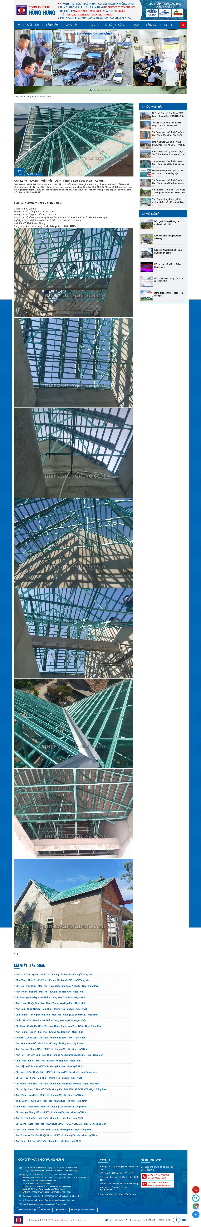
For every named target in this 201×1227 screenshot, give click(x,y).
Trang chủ (18, 96)
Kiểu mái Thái (44, 96)
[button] (90, 90)
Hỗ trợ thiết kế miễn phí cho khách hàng (119, 1183)
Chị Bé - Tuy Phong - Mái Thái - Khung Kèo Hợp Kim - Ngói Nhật (49, 1077)
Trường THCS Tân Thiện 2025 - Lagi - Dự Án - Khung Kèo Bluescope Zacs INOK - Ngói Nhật (169, 124)
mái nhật (62, 1209)
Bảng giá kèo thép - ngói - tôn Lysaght (118, 1194)
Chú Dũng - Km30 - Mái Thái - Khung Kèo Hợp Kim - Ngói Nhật (48, 1060)
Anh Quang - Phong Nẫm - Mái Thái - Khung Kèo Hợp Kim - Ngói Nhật (52, 1049)
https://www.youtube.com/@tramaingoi (49, 1189)
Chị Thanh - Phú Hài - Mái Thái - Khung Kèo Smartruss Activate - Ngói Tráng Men (57, 1083)
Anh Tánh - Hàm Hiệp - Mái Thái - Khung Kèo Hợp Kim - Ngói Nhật (50, 1095)
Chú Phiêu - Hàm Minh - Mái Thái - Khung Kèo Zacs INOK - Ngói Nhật (51, 1106)
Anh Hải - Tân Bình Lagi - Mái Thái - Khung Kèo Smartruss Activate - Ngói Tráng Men (59, 1054)
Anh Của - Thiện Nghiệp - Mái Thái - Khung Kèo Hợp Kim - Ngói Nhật (51, 1008)
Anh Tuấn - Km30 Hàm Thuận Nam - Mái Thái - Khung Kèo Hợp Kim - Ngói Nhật (57, 1135)
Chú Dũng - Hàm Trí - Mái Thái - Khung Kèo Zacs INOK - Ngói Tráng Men (53, 980)
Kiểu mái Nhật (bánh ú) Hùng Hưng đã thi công (168, 251)
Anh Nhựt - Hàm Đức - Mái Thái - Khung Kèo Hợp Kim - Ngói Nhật (49, 1043)
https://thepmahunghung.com (42, 1183)
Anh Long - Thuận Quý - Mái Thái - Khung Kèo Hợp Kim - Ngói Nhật (51, 1003)
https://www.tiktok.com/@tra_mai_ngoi (51, 1192)
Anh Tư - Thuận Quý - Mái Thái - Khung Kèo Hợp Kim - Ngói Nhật (49, 1118)
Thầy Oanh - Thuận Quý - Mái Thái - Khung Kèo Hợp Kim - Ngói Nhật (51, 1100)
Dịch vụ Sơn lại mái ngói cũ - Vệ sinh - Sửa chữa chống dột (167, 172)
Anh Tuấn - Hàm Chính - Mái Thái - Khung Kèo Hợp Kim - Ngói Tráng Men (54, 1129)
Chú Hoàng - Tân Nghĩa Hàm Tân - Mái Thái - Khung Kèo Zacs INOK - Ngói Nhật (57, 1014)
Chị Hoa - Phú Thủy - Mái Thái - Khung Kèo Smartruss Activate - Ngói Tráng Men (57, 986)
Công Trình (31, 96)
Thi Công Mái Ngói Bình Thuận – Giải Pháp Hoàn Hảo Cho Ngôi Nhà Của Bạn (168, 162)
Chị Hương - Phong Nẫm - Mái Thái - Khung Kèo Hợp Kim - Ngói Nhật (51, 1112)
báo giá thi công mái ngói (84, 1209)
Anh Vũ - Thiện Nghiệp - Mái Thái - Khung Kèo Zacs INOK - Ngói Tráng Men (54, 974)
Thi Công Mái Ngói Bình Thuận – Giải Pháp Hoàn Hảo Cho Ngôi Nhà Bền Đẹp (168, 182)
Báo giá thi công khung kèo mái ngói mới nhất (167, 223)
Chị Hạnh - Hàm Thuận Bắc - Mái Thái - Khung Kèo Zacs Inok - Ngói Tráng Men (56, 1072)
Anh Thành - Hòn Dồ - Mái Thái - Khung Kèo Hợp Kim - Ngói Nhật (49, 991)
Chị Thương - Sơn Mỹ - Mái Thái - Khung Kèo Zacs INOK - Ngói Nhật (51, 997)
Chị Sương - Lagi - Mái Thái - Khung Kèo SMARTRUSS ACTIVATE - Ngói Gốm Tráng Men (61, 1123)
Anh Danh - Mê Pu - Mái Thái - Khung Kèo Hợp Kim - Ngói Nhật (48, 1141)
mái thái (47, 1209)
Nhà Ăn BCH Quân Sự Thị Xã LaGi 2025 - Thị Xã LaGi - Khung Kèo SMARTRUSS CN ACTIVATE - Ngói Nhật (169, 143)
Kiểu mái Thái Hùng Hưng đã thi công (117, 1173)
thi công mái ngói (28, 1209)
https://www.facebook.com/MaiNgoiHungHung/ (52, 1186)
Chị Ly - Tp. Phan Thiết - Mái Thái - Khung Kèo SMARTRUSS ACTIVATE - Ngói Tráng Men (61, 1089)
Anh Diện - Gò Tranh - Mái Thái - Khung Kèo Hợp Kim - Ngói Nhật (49, 1066)
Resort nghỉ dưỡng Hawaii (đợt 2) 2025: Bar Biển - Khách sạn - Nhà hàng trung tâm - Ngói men (168, 153)
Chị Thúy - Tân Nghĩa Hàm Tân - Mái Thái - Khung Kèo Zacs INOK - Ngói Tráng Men (59, 1026)
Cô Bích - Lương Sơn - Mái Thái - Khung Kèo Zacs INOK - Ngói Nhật (50, 1037)
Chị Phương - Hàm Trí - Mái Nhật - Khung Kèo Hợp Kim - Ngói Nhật (168, 191)
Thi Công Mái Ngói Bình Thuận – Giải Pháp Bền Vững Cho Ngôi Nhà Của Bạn (168, 134)
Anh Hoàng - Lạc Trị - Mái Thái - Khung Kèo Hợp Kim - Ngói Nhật (49, 1031)
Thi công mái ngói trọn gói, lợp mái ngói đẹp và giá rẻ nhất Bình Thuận (168, 201)
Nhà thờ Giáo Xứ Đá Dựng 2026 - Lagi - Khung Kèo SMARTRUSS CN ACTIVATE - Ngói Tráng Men (168, 115)
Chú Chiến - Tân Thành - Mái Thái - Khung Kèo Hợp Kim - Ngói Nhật (51, 1020)
